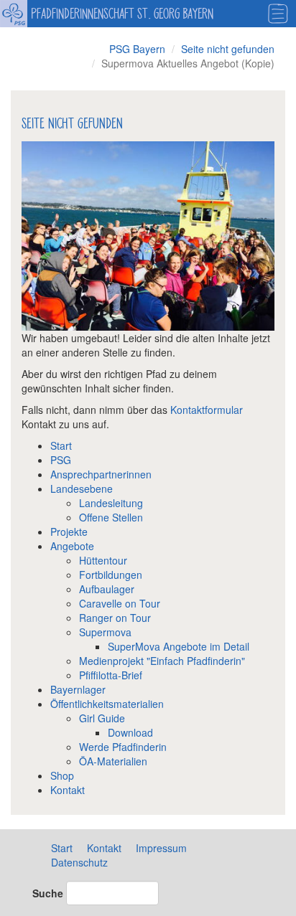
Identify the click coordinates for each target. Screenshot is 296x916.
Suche (47, 893)
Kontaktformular (206, 409)
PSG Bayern (137, 49)
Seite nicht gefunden (227, 49)
